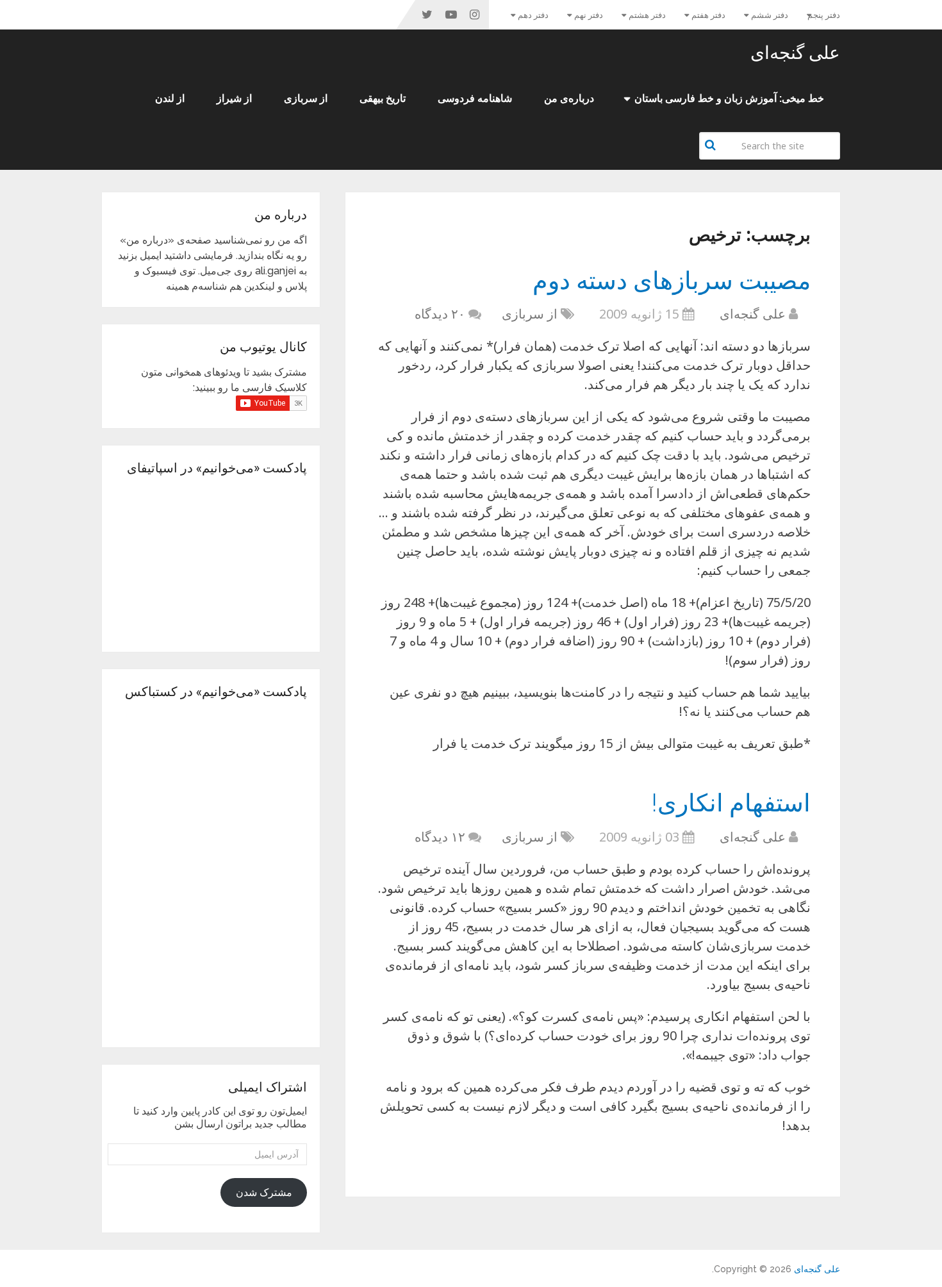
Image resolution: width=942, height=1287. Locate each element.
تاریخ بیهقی (382, 98)
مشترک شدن (264, 1192)
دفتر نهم (588, 15)
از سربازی (305, 98)
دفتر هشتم (647, 15)
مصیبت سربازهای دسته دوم (672, 279)
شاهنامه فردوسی (475, 98)
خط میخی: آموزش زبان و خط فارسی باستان (729, 98)
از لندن (170, 98)
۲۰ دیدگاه (440, 313)
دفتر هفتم (708, 15)
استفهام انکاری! (731, 802)
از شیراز (234, 98)
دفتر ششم (769, 15)
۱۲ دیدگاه (440, 836)
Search (712, 145)
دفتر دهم (533, 15)
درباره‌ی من (569, 98)
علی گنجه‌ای (795, 53)
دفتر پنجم (823, 15)
